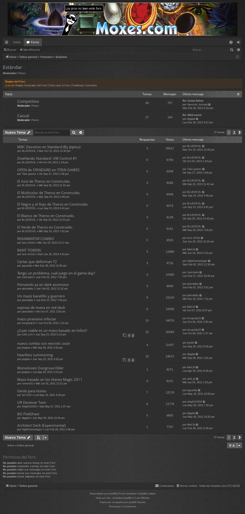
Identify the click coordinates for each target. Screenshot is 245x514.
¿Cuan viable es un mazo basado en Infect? (52, 330)
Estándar (12, 67)
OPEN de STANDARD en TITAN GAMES (48, 169)
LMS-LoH (27, 334)
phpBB (112, 493)
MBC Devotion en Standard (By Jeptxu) (48, 146)
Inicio (17, 42)
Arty (108, 498)
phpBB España (137, 502)
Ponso (22, 73)
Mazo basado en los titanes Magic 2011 (49, 379)
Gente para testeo (31, 390)
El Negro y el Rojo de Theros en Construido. (53, 204)
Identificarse (31, 50)
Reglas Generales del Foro (31, 85)
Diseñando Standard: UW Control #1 (47, 158)
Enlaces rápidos (7, 43)
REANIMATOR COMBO (35, 238)
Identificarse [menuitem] (239, 43)
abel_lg (191, 378)
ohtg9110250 (29, 406)
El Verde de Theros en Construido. (45, 227)
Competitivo (28, 101)
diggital (191, 118)
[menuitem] (231, 42)
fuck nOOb (28, 242)
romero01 (27, 383)
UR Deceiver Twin (31, 402)
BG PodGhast (28, 413)
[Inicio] (122, 19)
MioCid (191, 249)
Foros (35, 42)
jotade (190, 342)
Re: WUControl (192, 115)
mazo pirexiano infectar (36, 319)
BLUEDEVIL (29, 150)
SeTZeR (27, 395)
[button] (239, 132)
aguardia (27, 265)
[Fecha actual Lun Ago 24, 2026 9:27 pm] (237, 57)
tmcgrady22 (29, 323)
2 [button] (234, 132)
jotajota (26, 347)
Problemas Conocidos (84, 85)
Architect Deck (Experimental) (41, 425)
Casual (23, 115)
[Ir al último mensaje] (203, 146)
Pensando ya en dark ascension (43, 284)
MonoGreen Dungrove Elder (40, 368)
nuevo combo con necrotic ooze (43, 343)
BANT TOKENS (29, 250)
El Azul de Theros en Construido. (44, 181)
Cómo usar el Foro (59, 85)
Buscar (12, 50)
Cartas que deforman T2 (37, 261)
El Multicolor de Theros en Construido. (48, 192)
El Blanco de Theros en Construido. (46, 215)
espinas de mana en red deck (41, 307)
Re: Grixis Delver (193, 100)
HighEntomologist (197, 260)
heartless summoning (35, 354)
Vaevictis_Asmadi (197, 104)
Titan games (29, 173)
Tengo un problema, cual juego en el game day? (56, 273)
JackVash (27, 277)
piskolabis (27, 288)
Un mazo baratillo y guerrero (41, 296)
